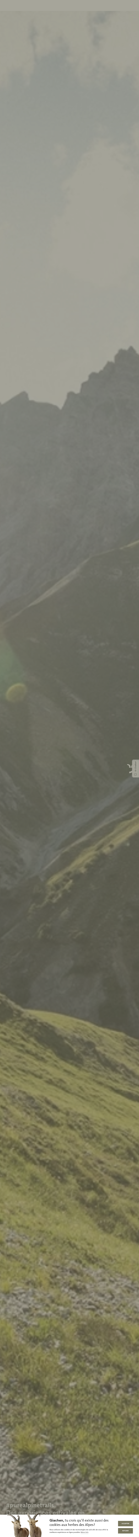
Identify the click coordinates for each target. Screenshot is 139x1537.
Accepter (125, 1523)
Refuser (125, 1531)
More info (84, 1532)
